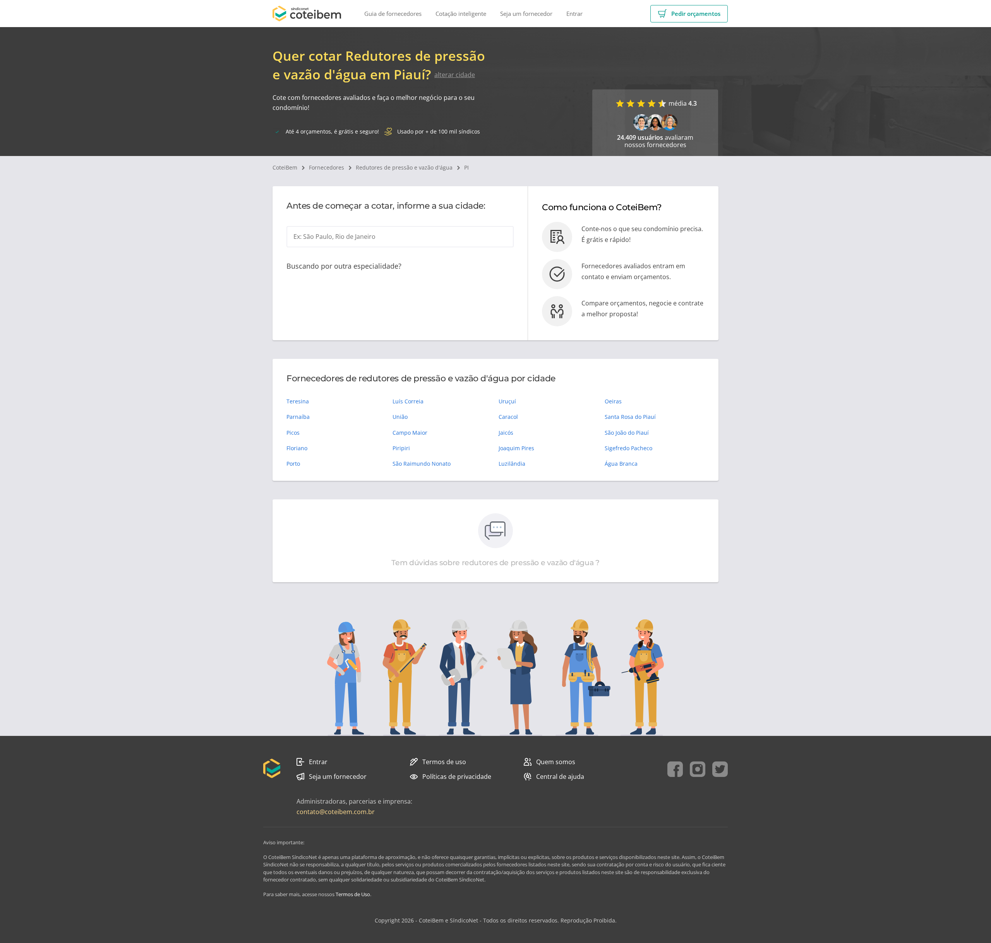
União (400, 416)
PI (466, 167)
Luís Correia (408, 401)
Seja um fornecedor (338, 776)
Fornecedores (326, 167)
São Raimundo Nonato (422, 463)
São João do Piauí (627, 432)
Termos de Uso (353, 894)
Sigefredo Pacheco (628, 448)
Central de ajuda (560, 776)
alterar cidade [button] (454, 74)
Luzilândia (512, 463)
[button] (689, 13)
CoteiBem (285, 167)
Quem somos (555, 762)
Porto (293, 463)
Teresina (297, 401)
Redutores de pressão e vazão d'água (404, 167)
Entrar (318, 762)
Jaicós (506, 432)
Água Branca (621, 463)
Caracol (508, 416)
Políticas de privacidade (456, 776)
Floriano (296, 448)
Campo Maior (410, 432)
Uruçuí (507, 401)
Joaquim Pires (516, 448)
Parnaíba (298, 416)
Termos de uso (444, 762)
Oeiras (613, 401)
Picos (293, 432)
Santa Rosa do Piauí (630, 416)
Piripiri (401, 448)
